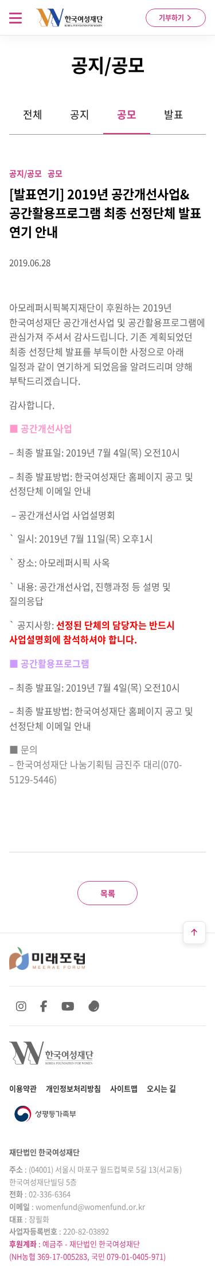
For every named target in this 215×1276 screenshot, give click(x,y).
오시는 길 (161, 1088)
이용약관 (23, 1088)
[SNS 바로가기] (94, 1006)
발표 (173, 114)
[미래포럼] (47, 958)
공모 (126, 114)
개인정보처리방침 (73, 1088)
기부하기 (172, 18)
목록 (107, 893)
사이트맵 (124, 1088)
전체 (32, 114)
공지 (79, 114)
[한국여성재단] (69, 18)
